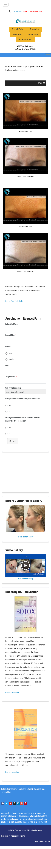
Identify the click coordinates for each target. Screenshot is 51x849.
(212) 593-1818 (15, 11)
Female (11, 359)
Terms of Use (6, 792)
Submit (12, 441)
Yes (9, 405)
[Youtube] (10, 803)
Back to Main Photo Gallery (14, 301)
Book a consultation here (32, 11)
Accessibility (5, 813)
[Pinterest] (25, 803)
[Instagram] (14, 803)
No (9, 411)
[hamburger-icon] (5, 4)
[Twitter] (6, 803)
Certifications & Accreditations (33, 788)
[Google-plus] (21, 803)
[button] (40, 83)
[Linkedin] (18, 803)
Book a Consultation (42, 841)
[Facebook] (2, 803)
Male (10, 353)
